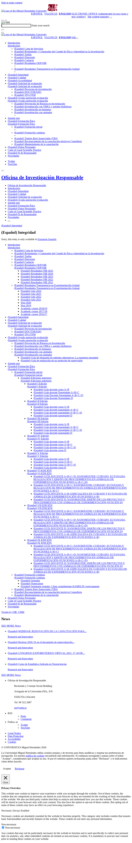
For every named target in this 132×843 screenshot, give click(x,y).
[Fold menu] (77, 38)
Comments (26, 719)
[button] (14, 45)
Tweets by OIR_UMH (12, 612)
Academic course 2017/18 (34, 311)
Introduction (14, 42)
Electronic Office (84, 13)
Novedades (13, 155)
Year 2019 (26, 305)
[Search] (2, 29)
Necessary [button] (6, 810)
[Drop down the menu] (6, 20)
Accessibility (14, 739)
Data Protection (16, 736)
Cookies (12, 742)
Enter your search (41, 25)
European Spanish (47, 239)
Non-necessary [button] (8, 824)
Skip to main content (11, 2)
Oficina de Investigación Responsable (42, 177)
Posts (23, 716)
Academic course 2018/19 (34, 308)
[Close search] (2, 32)
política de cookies (35, 755)
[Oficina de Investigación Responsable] (52, 10)
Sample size (14, 118)
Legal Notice (14, 733)
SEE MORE (11, 625)
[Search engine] (110, 17)
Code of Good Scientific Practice (24, 150)
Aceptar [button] (7, 768)
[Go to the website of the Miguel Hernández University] (24, 10)
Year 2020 (26, 302)
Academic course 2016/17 (34, 314)
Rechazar (19, 768)
